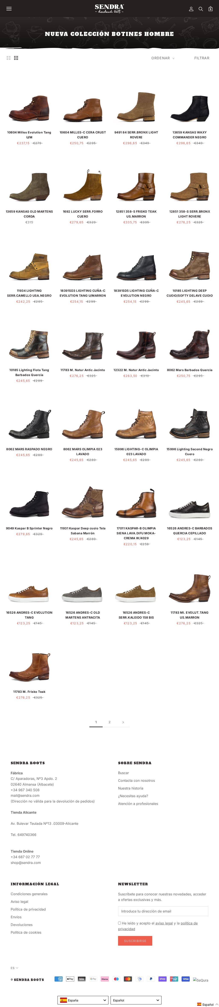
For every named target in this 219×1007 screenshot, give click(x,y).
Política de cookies (26, 932)
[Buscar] (201, 8)
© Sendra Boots (27, 980)
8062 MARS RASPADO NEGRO (29, 449)
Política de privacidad (28, 909)
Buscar (123, 773)
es (13, 968)
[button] (208, 1004)
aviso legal (164, 923)
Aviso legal (19, 901)
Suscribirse (135, 941)
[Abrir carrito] (211, 8)
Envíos (16, 917)
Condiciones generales (29, 894)
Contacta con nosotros (136, 780)
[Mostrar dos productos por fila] (8, 58)
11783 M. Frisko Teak (29, 691)
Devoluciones (22, 925)
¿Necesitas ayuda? (133, 796)
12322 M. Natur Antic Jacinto (136, 370)
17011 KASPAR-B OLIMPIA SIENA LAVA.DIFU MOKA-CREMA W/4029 (136, 533)
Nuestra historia (130, 788)
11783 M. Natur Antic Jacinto (83, 370)
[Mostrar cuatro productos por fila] (16, 58)
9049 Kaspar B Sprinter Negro (29, 528)
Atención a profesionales (138, 803)
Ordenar (161, 58)
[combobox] (83, 1000)
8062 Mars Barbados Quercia (190, 370)
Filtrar (201, 58)
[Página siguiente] (123, 722)
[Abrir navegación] (9, 8)
